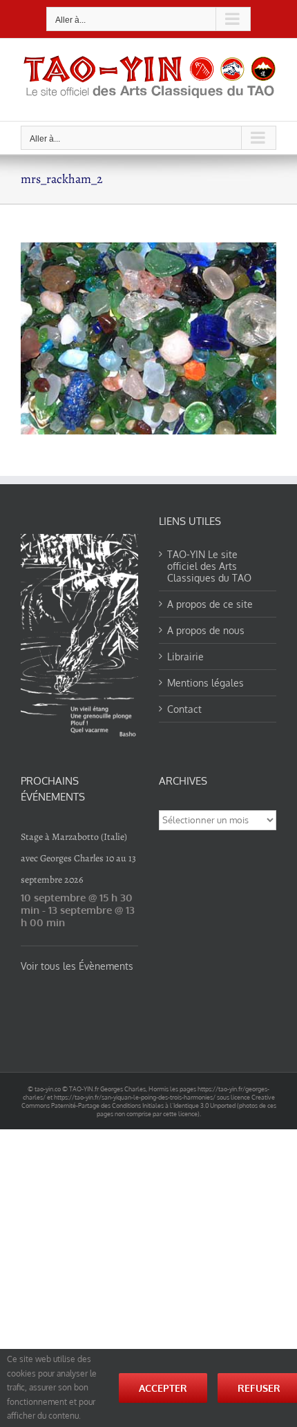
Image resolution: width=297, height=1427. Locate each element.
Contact (184, 709)
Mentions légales (205, 683)
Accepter (163, 1388)
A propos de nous (206, 630)
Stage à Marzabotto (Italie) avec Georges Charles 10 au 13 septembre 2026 (78, 858)
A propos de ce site (210, 604)
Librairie (185, 656)
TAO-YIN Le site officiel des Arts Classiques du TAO (209, 566)
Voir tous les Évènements (77, 966)
